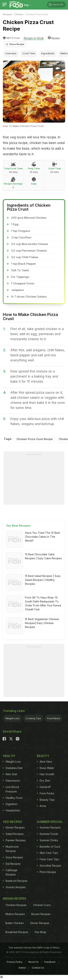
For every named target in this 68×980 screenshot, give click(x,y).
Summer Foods (49, 833)
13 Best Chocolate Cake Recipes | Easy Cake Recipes (43, 556)
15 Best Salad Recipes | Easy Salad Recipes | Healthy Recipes (43, 579)
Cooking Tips (33, 718)
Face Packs (47, 793)
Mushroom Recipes (12, 849)
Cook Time (28, 53)
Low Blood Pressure (12, 789)
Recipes (7, 14)
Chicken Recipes (16, 905)
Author (22, 967)
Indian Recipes (14, 898)
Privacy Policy (14, 961)
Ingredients (47, 53)
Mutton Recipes (15, 914)
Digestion (11, 804)
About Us (33, 961)
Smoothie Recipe (50, 865)
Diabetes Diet (14, 768)
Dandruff (45, 787)
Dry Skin (45, 780)
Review (55, 38)
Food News (53, 718)
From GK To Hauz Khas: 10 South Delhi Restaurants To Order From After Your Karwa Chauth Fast (43, 603)
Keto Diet (11, 774)
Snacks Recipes (16, 887)
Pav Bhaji (40, 932)
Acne (43, 805)
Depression (13, 780)
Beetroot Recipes (17, 880)
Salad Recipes (15, 833)
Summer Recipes (50, 827)
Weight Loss (12, 718)
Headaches (13, 810)
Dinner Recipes (15, 827)
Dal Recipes (13, 863)
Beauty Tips (47, 799)
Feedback (50, 961)
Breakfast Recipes (16, 932)
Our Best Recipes (18, 525)
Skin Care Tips (49, 852)
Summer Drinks (49, 840)
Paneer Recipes (16, 840)
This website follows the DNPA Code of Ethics (34, 947)
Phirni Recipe (48, 872)
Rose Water (47, 768)
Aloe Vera (46, 761)
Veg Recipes (12, 822)
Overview (10, 53)
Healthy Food (14, 797)
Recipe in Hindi (34, 38)
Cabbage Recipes (11, 872)
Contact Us (38, 967)
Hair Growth (47, 774)
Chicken (18, 14)
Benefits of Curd (50, 846)
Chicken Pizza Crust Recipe (34, 439)
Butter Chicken (14, 923)
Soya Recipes (14, 857)
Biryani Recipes (41, 914)
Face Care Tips (49, 859)
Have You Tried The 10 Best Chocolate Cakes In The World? (42, 536)
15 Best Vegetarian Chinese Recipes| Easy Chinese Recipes (42, 623)
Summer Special (50, 822)
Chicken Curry (42, 905)
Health (9, 756)
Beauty (43, 756)
